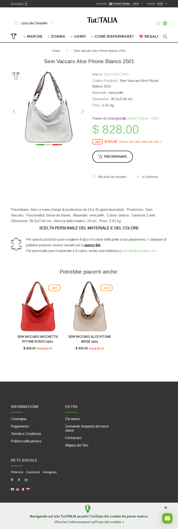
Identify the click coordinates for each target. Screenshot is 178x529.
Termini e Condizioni (26, 434)
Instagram (50, 472)
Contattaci (73, 438)
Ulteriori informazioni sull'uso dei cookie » (89, 522)
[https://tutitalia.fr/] (23, 489)
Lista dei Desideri (36, 23)
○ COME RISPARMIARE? (112, 36)
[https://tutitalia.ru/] (28, 489)
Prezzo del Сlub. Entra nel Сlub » (140, 141)
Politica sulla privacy (26, 441)
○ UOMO (78, 36)
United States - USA (142, 118)
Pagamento (20, 426)
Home (56, 50)
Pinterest (17, 472)
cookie (115, 516)
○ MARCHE (33, 36)
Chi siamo (72, 419)
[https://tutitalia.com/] (12, 489)
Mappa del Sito (76, 445)
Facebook (33, 472)
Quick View (37, 308)
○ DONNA (56, 36)
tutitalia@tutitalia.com (139, 251)
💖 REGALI (148, 36)
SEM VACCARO (116, 74)
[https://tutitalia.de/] (18, 489)
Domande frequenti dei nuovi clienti (87, 428)
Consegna (18, 419)
